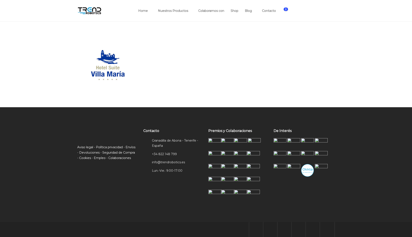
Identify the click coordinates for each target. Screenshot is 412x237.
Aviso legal (85, 147)
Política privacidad (109, 147)
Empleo (100, 158)
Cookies (85, 158)
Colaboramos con (211, 11)
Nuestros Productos (173, 11)
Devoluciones (89, 152)
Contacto (269, 11)
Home (143, 11)
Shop (234, 11)
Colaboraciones (119, 158)
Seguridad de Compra (118, 152)
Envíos (130, 147)
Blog (248, 11)
